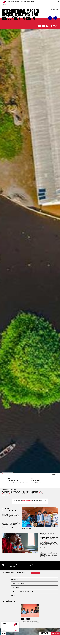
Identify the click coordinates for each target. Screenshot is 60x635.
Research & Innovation (27, 1)
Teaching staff (15, 587)
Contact (13, 595)
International (17, 1)
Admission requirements (18, 583)
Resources (32, 1)
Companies (21, 1)
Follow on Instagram (35, 572)
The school (12, 1)
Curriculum (14, 579)
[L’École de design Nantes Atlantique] (4, 3)
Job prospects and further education (22, 591)
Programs (8, 1)
